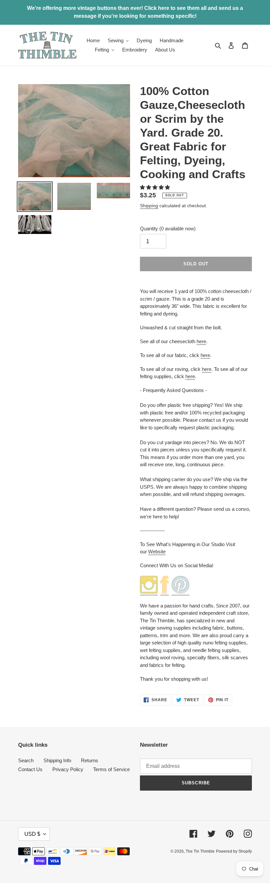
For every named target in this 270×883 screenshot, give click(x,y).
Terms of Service (111, 769)
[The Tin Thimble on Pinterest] (180, 592)
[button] (155, 187)
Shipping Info (57, 760)
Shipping (149, 205)
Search (26, 760)
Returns (89, 760)
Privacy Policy (67, 769)
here (201, 341)
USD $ (32, 834)
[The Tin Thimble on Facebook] (164, 592)
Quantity (168, 228)
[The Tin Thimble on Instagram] (149, 592)
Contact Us (30, 769)
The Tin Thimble (200, 851)
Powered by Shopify (234, 851)
